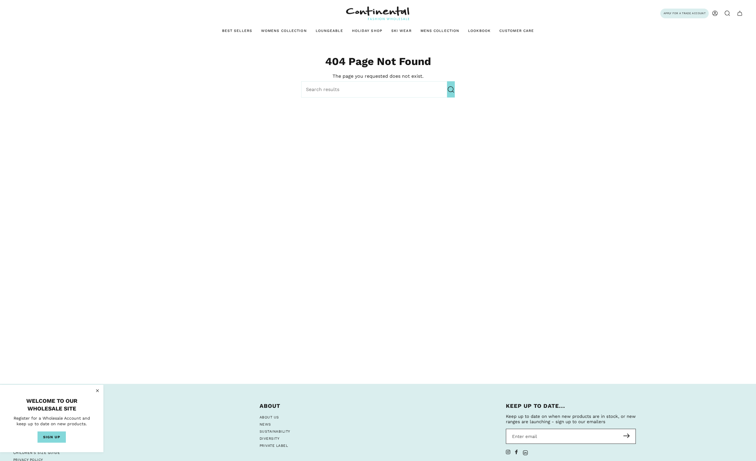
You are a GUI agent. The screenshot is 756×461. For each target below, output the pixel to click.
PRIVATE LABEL (274, 446)
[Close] (97, 391)
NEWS (265, 424)
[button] (727, 13)
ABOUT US (269, 417)
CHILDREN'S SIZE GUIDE (36, 453)
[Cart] (740, 13)
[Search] (451, 89)
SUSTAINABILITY (275, 431)
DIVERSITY (269, 438)
